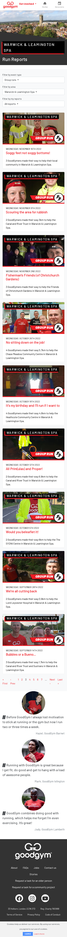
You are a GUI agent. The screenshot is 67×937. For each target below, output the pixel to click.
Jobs (36, 867)
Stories (34, 874)
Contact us (50, 867)
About (14, 867)
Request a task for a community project (33, 887)
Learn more (39, 934)
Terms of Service (14, 914)
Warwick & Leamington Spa (20, 91)
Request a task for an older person (33, 880)
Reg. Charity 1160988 (49, 908)
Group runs (11, 79)
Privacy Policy (33, 914)
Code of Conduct (52, 914)
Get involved (26, 3)
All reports (10, 103)
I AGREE (28, 934)
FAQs (25, 867)
